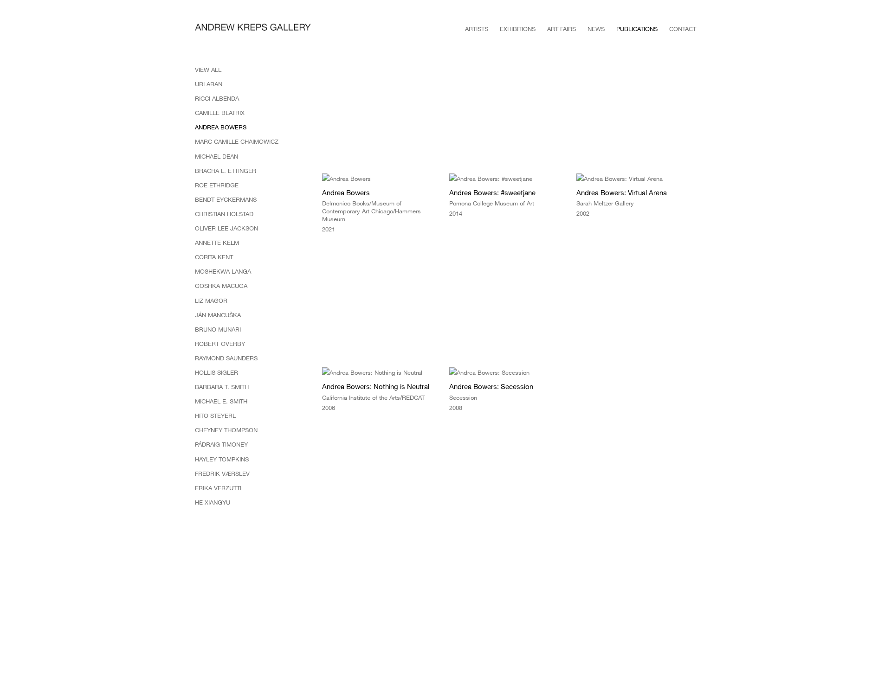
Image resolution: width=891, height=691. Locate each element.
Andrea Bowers (220, 127)
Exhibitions (518, 28)
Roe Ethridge (217, 185)
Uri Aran (208, 84)
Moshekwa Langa (223, 271)
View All (208, 69)
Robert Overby (220, 343)
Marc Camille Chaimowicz (236, 141)
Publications (637, 28)
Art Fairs (561, 28)
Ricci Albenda (217, 98)
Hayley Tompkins (222, 459)
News (596, 28)
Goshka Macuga (221, 285)
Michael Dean (216, 156)
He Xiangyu (212, 502)
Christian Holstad (224, 214)
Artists (476, 28)
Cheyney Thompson (226, 430)
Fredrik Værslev (222, 473)
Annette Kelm (217, 242)
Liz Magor (211, 300)
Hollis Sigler (216, 372)
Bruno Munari (218, 329)
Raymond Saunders (226, 358)
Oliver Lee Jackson (226, 228)
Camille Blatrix (220, 112)
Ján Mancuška (218, 315)
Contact (682, 28)
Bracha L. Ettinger (225, 170)
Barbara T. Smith (222, 386)
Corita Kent (214, 257)
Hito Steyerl (215, 415)
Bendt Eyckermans (226, 199)
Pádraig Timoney (221, 444)
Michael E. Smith (221, 401)
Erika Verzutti (218, 488)
